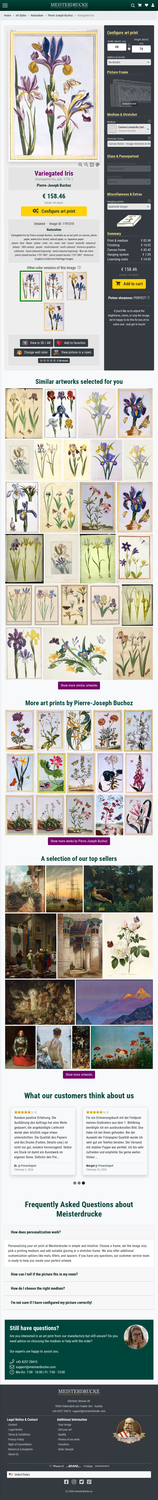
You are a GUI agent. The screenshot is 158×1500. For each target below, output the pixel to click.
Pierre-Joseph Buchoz (60, 15)
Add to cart (131, 283)
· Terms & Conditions (18, 1434)
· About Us (13, 1454)
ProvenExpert (28, 1166)
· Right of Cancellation (19, 1444)
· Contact (12, 1424)
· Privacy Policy (15, 1439)
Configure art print (56, 211)
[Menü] (5, 5)
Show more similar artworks (79, 685)
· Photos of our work (68, 1439)
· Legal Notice (15, 1429)
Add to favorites (73, 343)
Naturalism (37, 15)
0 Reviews (62, 360)
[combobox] (129, 62)
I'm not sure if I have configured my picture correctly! (51, 1302)
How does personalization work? (36, 1232)
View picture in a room (75, 352)
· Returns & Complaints (20, 1449)
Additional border (116, 57)
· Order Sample (65, 1449)
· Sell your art (64, 1429)
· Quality (61, 1434)
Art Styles (21, 15)
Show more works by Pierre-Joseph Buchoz (79, 841)
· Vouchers (63, 1444)
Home (7, 15)
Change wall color (35, 352)
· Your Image (64, 1424)
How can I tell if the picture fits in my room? (44, 1274)
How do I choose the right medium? (38, 1288)
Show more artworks (79, 1075)
